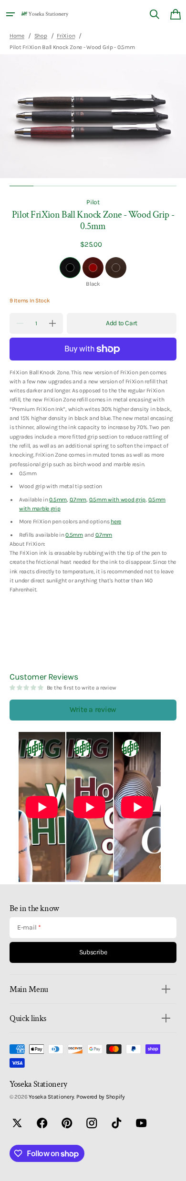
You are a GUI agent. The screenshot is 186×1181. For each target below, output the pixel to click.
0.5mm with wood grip (117, 499)
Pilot (93, 202)
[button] (10, 14)
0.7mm (78, 499)
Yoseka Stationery (51, 1096)
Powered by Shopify (100, 1096)
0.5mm (58, 499)
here (116, 521)
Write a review (93, 709)
